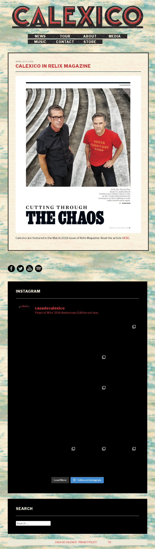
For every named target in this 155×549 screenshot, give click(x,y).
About (90, 36)
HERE (125, 238)
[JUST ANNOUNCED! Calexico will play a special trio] (32, 460)
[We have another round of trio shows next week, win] (32, 399)
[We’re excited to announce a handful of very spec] (92, 429)
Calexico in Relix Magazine (53, 66)
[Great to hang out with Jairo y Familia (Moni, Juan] (123, 399)
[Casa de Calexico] (77, 17)
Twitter (20, 268)
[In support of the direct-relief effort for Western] (123, 429)
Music (40, 42)
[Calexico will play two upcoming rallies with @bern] (62, 399)
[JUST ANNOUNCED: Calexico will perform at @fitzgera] (32, 429)
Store (90, 42)
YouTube (29, 268)
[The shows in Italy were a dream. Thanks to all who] (123, 460)
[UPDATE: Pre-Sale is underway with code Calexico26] (32, 368)
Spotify (38, 268)
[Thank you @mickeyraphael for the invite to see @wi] (62, 460)
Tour (65, 36)
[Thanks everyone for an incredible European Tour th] (92, 460)
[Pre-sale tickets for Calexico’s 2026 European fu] (92, 337)
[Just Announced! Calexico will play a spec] (62, 337)
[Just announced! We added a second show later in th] (62, 429)
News (40, 36)
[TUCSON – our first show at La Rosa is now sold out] (123, 368)
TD (109, 542)
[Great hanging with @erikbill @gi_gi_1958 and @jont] (92, 368)
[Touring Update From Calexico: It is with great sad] (32, 337)
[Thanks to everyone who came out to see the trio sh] (92, 399)
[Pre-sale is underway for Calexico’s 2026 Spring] (123, 337)
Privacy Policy (87, 542)
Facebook (11, 268)
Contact (65, 42)
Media (115, 36)
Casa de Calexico (66, 542)
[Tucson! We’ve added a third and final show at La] (62, 368)
